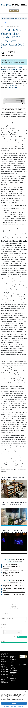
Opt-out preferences (8, 706)
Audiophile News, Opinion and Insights (15, 18)
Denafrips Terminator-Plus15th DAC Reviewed (12, 573)
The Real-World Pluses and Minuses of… (14, 594)
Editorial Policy (13, 668)
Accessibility (13, 680)
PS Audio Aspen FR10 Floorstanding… (13, 570)
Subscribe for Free (14, 10)
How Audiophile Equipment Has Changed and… (14, 589)
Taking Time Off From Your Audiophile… (14, 592)
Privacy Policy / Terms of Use (17, 706)
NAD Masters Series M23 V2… (11, 564)
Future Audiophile (10, 51)
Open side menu (6, 23)
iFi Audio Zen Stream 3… (10, 575)
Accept (14, 703)
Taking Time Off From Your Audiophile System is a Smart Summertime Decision (14, 505)
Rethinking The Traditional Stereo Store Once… (13, 586)
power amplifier (13, 87)
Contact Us (12, 665)
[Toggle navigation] (14, 7)
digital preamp (12, 85)
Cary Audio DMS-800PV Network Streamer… (12, 567)
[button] (26, 691)
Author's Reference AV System (12, 52)
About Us (12, 667)
